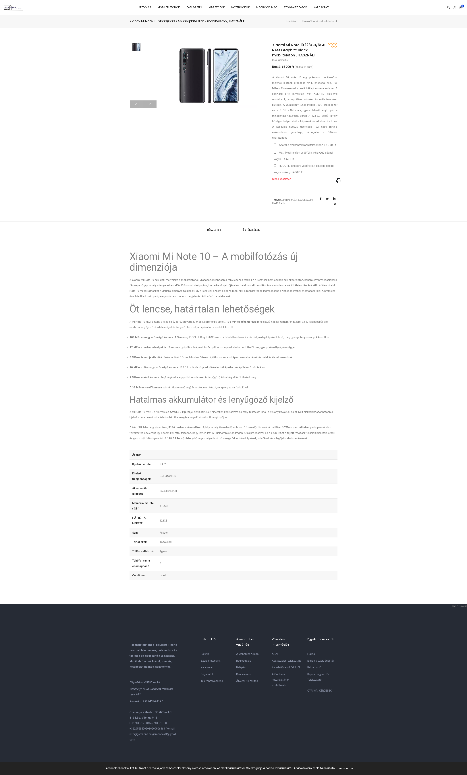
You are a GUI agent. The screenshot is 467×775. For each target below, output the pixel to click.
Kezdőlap (291, 21)
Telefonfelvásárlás (212, 681)
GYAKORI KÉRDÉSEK (319, 690)
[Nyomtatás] (338, 181)
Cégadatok (207, 674)
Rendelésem (243, 674)
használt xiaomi (295, 199)
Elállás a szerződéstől (320, 660)
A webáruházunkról (247, 654)
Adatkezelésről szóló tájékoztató (314, 768)
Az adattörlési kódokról (286, 667)
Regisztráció (243, 660)
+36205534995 (138, 728)
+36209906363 (156, 728)
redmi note (278, 202)
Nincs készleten (281, 179)
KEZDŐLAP (144, 7)
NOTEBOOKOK (240, 7)
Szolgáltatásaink (210, 660)
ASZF (275, 654)
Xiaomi (309, 199)
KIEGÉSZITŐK (217, 7)
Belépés (241, 667)
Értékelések (251, 230)
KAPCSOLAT (321, 7)
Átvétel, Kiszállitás (247, 681)
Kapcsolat (207, 667)
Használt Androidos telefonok (319, 21)
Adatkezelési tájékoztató (287, 660)
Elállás (311, 654)
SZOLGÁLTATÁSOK (295, 7)
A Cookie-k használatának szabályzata (280, 680)
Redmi (282, 199)
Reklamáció (314, 667)
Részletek (214, 230)
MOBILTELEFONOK (169, 7)
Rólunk (205, 654)
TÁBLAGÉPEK (194, 7)
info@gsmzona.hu (141, 734)
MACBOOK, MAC (266, 7)
